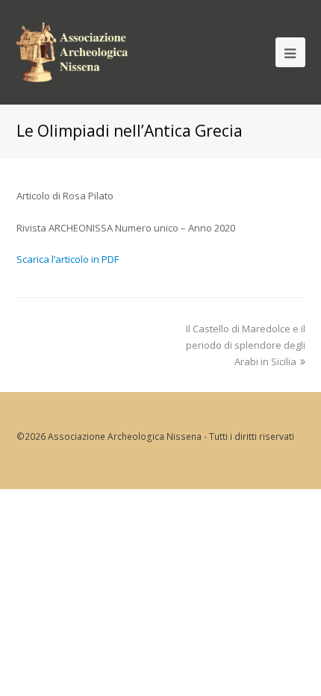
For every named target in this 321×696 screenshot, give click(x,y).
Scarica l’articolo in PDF (67, 259)
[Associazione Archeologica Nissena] (72, 49)
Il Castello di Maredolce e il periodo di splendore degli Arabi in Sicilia (245, 345)
